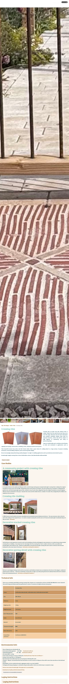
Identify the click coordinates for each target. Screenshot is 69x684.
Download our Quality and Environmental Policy (13, 669)
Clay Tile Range (5, 425)
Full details (12, 519)
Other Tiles (12, 425)
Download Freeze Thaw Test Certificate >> (33, 655)
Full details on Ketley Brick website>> (31, 547)
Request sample (5, 460)
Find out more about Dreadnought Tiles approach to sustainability (18, 667)
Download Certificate (28, 651)
